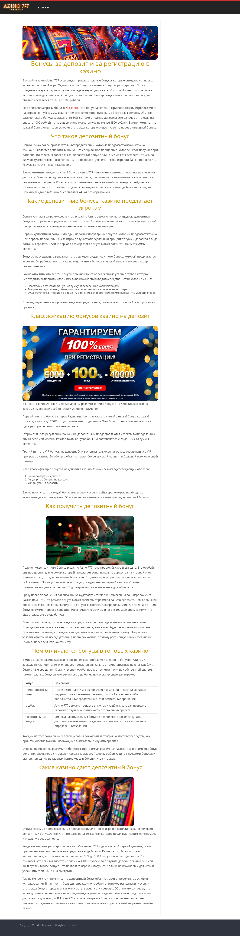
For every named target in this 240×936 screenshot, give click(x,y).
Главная (44, 7)
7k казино (72, 108)
